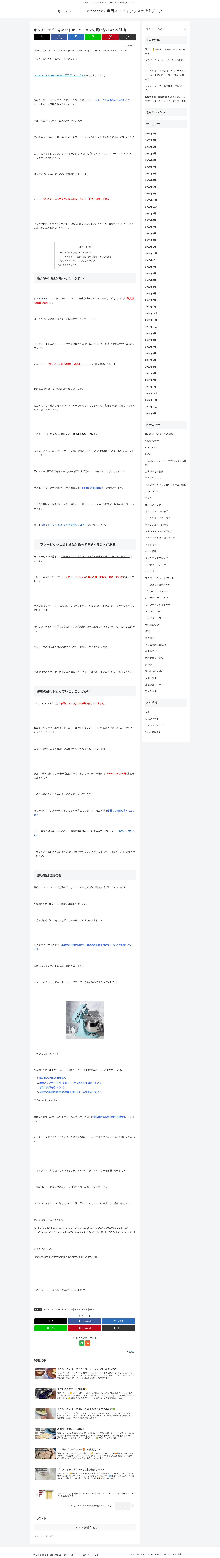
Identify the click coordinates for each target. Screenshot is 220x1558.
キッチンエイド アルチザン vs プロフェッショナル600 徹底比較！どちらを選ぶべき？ (165, 75)
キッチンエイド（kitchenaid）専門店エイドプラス (59, 75)
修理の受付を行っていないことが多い (77, 261)
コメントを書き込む (85, 1527)
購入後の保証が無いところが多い (75, 252)
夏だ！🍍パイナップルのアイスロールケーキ (166, 51)
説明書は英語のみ (68, 265)
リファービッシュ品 (53, 1309)
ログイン (149, 712)
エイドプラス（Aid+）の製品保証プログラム (66, 525)
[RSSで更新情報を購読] (87, 1343)
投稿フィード (152, 718)
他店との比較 (68, 1309)
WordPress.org (152, 732)
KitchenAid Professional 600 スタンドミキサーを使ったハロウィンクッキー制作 (165, 98)
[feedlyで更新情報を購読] (81, 1343)
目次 (81, 246)
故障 (92, 1309)
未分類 (39, 1309)
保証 (78, 1309)
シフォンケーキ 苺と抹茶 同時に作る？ (164, 88)
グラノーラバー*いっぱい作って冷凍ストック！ (165, 62)
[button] (127, 37)
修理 (85, 1309)
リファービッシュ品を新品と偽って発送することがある (85, 256)
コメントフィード (154, 725)
